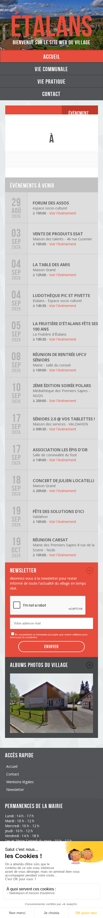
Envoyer (51, 646)
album (89, 665)
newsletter (89, 570)
